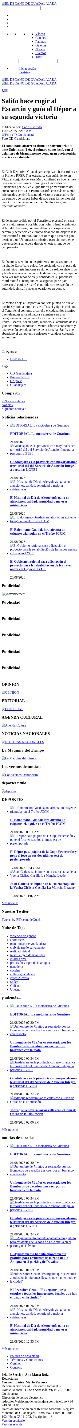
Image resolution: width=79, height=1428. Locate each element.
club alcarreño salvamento (27, 947)
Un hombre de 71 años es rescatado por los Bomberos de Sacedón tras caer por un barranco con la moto (40, 1046)
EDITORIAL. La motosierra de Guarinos (40, 433)
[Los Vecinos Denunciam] (20, 775)
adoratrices (17, 940)
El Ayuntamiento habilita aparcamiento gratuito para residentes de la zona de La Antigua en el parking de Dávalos (39, 1257)
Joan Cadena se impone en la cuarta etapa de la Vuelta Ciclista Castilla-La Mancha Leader (42, 885)
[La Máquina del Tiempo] (19, 758)
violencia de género (23, 936)
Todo (38, 57)
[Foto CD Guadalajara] (18, 135)
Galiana (15, 985)
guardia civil (18, 959)
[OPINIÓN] (10, 692)
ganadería (16, 966)
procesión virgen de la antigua (30, 963)
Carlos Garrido (32, 127)
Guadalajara (18, 385)
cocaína (15, 970)
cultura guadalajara (22, 974)
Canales (40, 37)
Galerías (40, 45)
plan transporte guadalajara (28, 943)
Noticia (40, 49)
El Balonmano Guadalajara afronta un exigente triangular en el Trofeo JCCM (38, 531)
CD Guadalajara (21, 373)
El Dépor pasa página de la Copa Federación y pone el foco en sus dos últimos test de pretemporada (43, 855)
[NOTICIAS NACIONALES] (23, 742)
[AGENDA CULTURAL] (14, 725)
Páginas (40, 41)
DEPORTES (18, 359)
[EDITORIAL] (12, 709)
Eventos (40, 53)
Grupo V (16, 381)
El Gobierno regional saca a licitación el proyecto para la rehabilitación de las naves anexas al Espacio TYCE (41, 565)
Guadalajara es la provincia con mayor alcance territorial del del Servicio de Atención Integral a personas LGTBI (43, 465)
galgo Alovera (19, 978)
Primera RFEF (19, 377)
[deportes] (9, 791)
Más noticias (10, 903)
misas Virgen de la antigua (27, 955)
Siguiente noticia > (14, 409)
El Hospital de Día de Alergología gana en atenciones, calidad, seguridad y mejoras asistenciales (39, 501)
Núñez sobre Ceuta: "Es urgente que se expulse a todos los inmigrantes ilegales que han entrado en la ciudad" (43, 1293)
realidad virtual (20, 951)
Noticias (7, 405)
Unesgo (15, 989)
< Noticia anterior (13, 401)
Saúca (14, 982)
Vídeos (40, 34)
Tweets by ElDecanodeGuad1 (22, 919)
